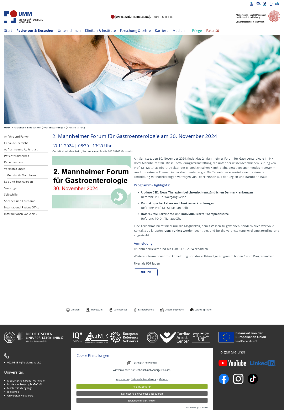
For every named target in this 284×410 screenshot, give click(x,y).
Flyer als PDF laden (147, 263)
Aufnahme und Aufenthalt (21, 149)
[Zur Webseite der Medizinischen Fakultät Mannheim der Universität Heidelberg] (255, 17)
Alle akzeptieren (142, 386)
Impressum (96, 309)
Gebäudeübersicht (16, 143)
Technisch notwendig (144, 362)
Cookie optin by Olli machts (197, 407)
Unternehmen (69, 30)
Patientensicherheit (16, 156)
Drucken (75, 309)
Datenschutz (120, 309)
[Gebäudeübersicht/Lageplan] (265, 4)
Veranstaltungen (54, 127)
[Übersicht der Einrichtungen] (277, 4)
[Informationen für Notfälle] (251, 4)
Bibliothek (13, 391)
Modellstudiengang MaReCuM (24, 384)
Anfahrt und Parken (17, 136)
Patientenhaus (13, 162)
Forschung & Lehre (135, 30)
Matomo (163, 379)
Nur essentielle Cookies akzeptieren (142, 393)
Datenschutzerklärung (144, 379)
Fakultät (212, 30)
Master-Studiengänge (19, 388)
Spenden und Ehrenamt (19, 201)
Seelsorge (10, 188)
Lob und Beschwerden (18, 181)
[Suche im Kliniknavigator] (271, 4)
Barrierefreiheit (146, 309)
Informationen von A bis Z (21, 214)
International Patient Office (21, 207)
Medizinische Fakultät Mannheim (26, 380)
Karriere (161, 30)
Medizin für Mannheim (21, 175)
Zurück (146, 272)
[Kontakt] (259, 4)
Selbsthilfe (10, 194)
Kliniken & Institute (100, 30)
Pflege (197, 30)
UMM (7, 127)
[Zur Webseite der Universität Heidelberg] (142, 17)
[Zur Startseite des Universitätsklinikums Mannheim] (29, 17)
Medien (179, 30)
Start (8, 30)
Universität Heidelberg (20, 395)
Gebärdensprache (174, 309)
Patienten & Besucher (35, 30)
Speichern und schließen (142, 400)
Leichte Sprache (203, 309)
